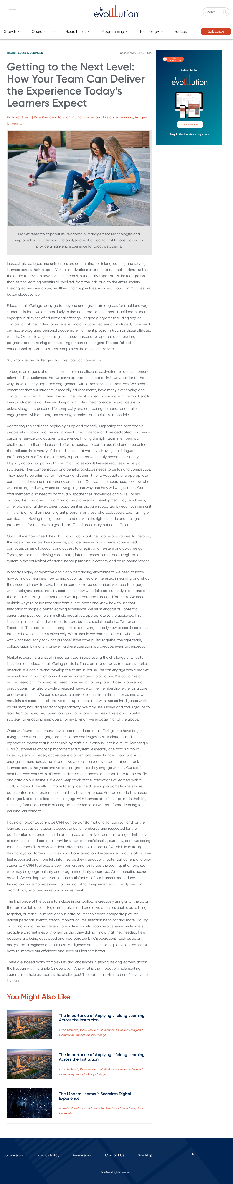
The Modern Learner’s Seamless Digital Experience (95, 1096)
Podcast (181, 31)
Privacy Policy (48, 1155)
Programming (112, 31)
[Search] (224, 12)
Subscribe (216, 31)
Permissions (82, 1155)
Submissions (14, 1155)
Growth (10, 31)
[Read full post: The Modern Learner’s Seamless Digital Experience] (29, 1103)
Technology (149, 31)
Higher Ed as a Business (25, 53)
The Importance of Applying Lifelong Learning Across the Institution (101, 1018)
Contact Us (114, 1155)
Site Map (145, 1155)
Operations (41, 31)
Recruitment (76, 31)
